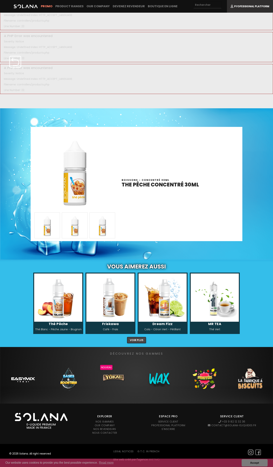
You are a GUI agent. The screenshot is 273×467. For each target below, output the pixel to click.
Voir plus (136, 340)
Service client (168, 421)
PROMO (46, 6)
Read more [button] (106, 462)
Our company (98, 6)
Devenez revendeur (129, 6)
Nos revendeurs (104, 429)
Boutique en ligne (163, 6)
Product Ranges (69, 6)
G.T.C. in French (148, 451)
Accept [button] (254, 462)
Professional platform (168, 425)
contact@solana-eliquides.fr (233, 425)
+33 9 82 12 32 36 (233, 421)
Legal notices (123, 451)
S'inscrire (168, 429)
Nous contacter (104, 433)
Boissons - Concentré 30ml (146, 180)
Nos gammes (105, 421)
